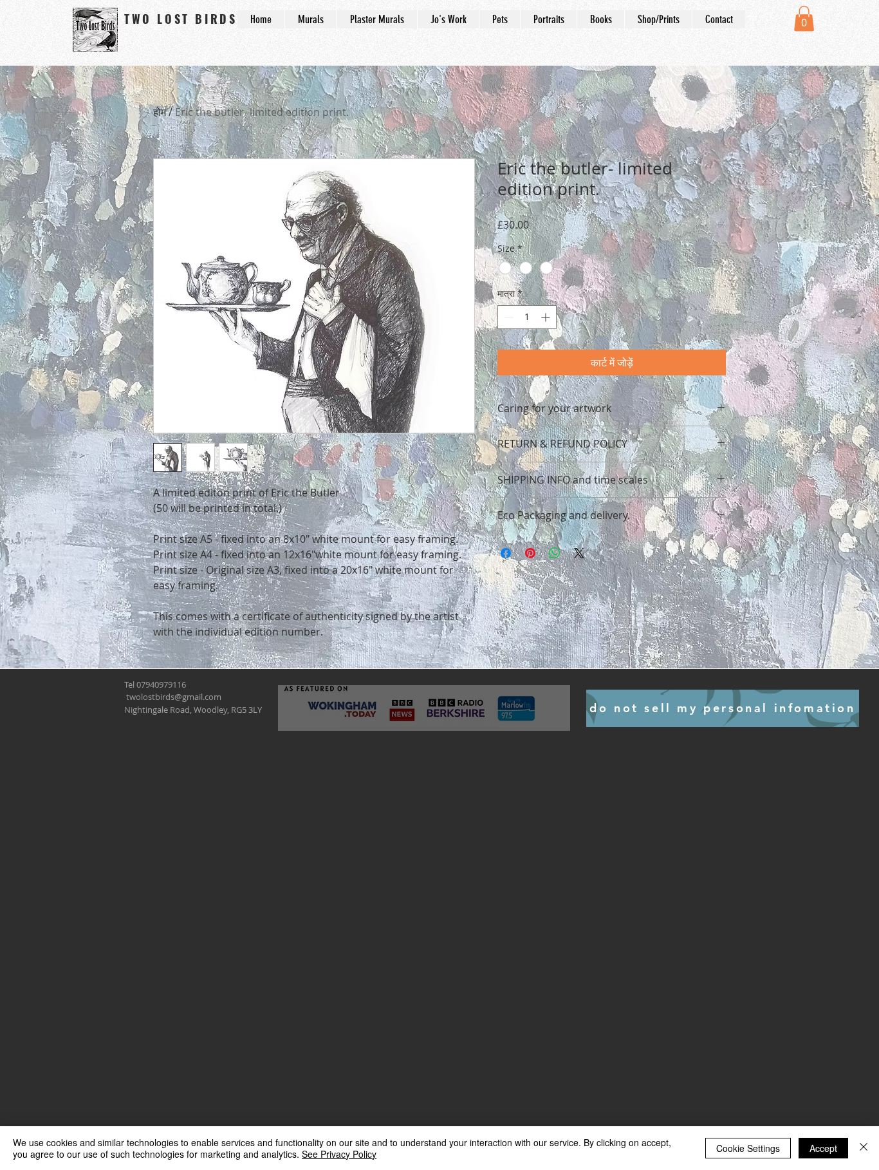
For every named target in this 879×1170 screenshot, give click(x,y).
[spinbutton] (527, 317)
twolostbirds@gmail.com (173, 697)
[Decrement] (507, 317)
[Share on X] (579, 553)
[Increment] (547, 317)
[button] (804, 18)
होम (159, 112)
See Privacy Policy (339, 1153)
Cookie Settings (748, 1148)
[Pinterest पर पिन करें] (530, 553)
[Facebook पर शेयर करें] (506, 553)
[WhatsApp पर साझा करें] (554, 553)
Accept (823, 1148)
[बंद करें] (863, 1148)
